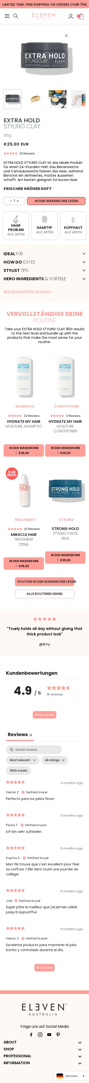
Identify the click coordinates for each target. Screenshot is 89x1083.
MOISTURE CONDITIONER (65, 426)
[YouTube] (49, 1035)
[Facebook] (31, 1035)
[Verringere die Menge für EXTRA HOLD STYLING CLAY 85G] (8, 201)
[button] (7, 16)
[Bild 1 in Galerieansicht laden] (12, 99)
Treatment (24, 539)
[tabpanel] (44, 860)
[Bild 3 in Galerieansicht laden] (57, 99)
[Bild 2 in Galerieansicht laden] (35, 99)
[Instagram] (40, 1035)
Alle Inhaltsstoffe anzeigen (27, 291)
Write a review (44, 715)
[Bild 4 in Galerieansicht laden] (80, 99)
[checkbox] (18, 770)
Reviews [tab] (20, 734)
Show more (44, 968)
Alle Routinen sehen (44, 593)
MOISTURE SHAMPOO (23, 424)
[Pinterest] (58, 1035)
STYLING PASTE (65, 533)
